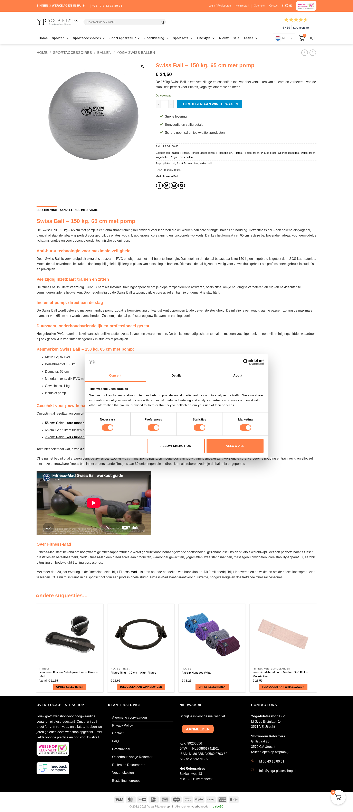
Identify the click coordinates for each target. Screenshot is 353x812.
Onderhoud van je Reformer (132, 757)
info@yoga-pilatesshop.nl (277, 771)
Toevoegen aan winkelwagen (209, 104)
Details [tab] (177, 375)
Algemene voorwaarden (129, 717)
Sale (236, 38)
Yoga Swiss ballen (136, 52)
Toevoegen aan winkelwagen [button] (141, 687)
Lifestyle (204, 38)
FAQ (115, 741)
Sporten (58, 38)
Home (43, 38)
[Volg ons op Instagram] (286, 5)
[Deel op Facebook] (159, 185)
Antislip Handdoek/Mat (196, 672)
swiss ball (206, 163)
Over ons (259, 5)
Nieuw (224, 38)
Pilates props (269, 152)
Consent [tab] (115, 375)
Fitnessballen (224, 152)
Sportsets (180, 38)
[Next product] (304, 52)
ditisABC (218, 806)
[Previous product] (312, 52)
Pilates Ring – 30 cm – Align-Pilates (133, 672)
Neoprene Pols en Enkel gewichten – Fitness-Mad (68, 674)
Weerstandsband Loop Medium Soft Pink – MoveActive (280, 674)
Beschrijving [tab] (47, 210)
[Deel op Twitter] (166, 185)
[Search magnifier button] (162, 22)
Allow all (235, 445)
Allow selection (175, 445)
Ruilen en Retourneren (128, 765)
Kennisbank (242, 5)
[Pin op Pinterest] (181, 185)
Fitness (184, 152)
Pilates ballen (251, 152)
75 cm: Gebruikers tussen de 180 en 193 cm (78, 437)
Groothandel (121, 749)
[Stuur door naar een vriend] (174, 185)
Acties (249, 38)
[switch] (153, 427)
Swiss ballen (307, 152)
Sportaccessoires (87, 38)
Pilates (238, 152)
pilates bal (169, 163)
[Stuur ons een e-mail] (290, 5)
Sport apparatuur (122, 38)
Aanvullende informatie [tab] (79, 210)
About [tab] (237, 375)
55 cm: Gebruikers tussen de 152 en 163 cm (78, 423)
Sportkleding (154, 38)
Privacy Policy (122, 725)
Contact (273, 5)
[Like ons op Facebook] (283, 5)
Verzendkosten (123, 772)
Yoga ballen (162, 157)
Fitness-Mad (170, 176)
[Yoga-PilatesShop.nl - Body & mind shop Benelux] (57, 22)
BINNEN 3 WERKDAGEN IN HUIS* (61, 5)
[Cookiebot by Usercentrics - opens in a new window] (246, 362)
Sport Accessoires (187, 163)
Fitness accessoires (203, 152)
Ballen (104, 52)
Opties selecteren (69, 687)
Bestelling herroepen (127, 780)
